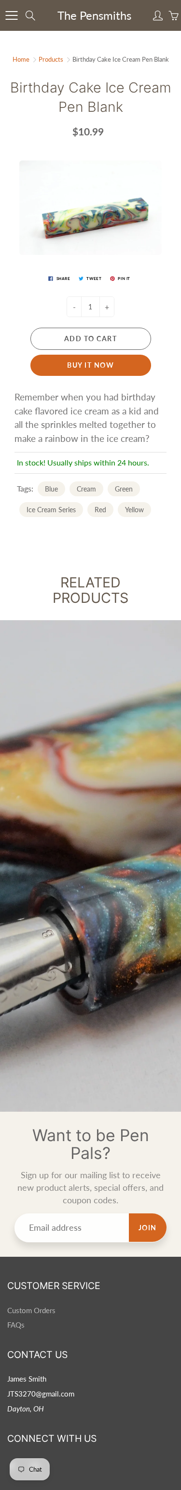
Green (124, 489)
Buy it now (90, 365)
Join (148, 1228)
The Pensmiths (94, 15)
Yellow (134, 510)
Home (21, 59)
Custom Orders (31, 1310)
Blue (51, 489)
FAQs (16, 1325)
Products (51, 59)
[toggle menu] (11, 15)
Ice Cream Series (51, 510)
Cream (86, 489)
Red (100, 510)
